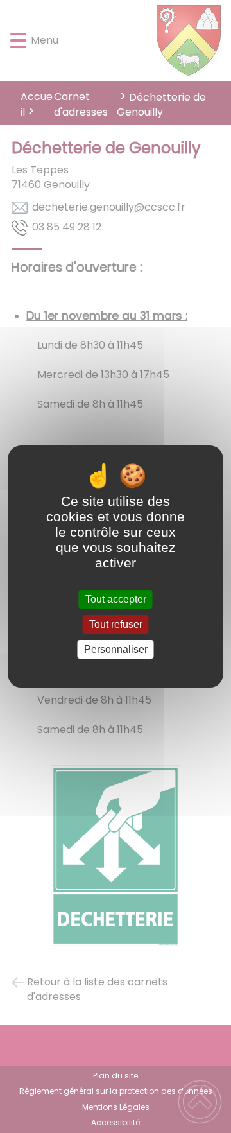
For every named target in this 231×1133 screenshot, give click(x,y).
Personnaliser (116, 649)
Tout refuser (115, 624)
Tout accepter (115, 599)
